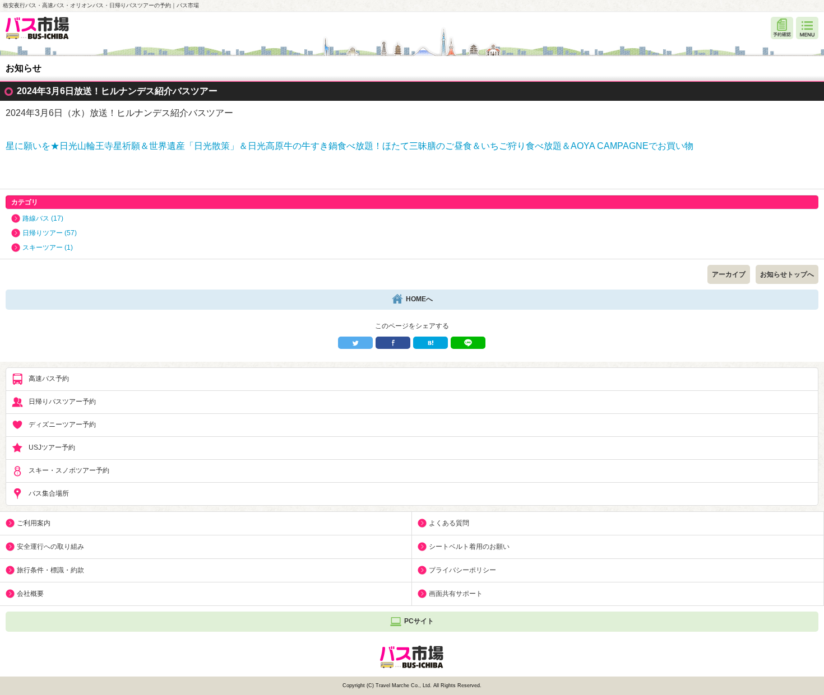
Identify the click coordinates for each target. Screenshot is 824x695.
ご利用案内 (33, 523)
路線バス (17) (42, 218)
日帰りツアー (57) (49, 233)
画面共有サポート (456, 594)
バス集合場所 (49, 493)
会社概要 (30, 594)
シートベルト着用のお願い (469, 547)
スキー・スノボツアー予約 (69, 470)
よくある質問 (449, 523)
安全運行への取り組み (50, 547)
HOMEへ (419, 299)
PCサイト (419, 621)
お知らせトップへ (787, 274)
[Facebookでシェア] (393, 343)
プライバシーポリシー (462, 570)
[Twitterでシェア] (355, 343)
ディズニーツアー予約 (62, 424)
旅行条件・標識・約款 (50, 570)
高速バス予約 (49, 379)
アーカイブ (729, 274)
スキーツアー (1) (47, 247)
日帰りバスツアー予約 (62, 401)
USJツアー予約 (52, 447)
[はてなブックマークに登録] (430, 343)
